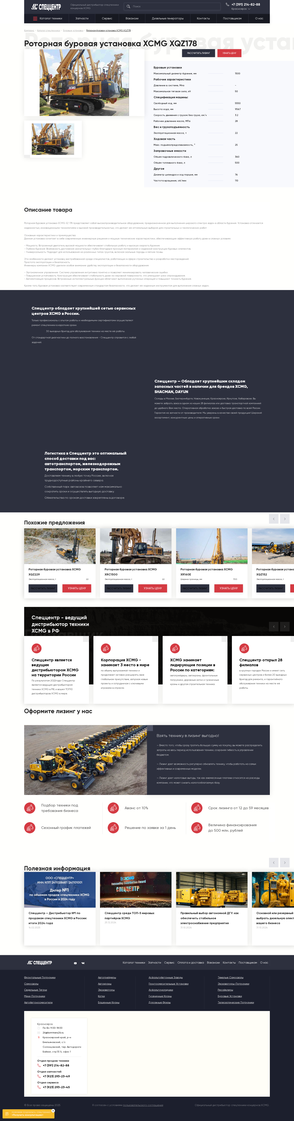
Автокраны (104, 983)
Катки (101, 996)
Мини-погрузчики (34, 996)
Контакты (203, 18)
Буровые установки (230, 996)
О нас (259, 18)
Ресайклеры (225, 989)
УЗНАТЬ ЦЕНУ (229, 53)
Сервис (107, 18)
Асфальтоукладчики (161, 989)
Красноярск (239, 9)
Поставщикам (232, 18)
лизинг (43, 588)
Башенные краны (108, 1002)
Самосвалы (31, 983)
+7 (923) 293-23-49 (56, 1076)
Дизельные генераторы (168, 18)
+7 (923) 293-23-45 (56, 1087)
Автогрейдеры (107, 977)
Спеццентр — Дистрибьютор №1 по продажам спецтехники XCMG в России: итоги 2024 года (58, 918)
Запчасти (82, 18)
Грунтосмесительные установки (169, 983)
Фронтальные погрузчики (39, 977)
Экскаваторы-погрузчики (233, 983)
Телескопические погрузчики (236, 1002)
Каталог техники (51, 18)
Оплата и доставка (190, 962)
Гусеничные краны (160, 996)
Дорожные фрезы (160, 1002)
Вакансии (132, 18)
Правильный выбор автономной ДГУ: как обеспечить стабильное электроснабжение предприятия (210, 918)
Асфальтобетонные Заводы (166, 977)
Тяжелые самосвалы (230, 977)
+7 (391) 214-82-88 (246, 4)
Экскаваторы (106, 989)
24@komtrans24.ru (53, 1032)
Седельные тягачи (35, 989)
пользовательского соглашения (143, 1105)
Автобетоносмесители (38, 1002)
